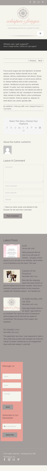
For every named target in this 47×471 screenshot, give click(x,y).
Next (40, 61)
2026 (24, 245)
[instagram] (34, 2)
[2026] (11, 251)
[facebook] (30, 2)
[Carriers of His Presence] (11, 276)
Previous (33, 61)
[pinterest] (43, 2)
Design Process (35, 106)
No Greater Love (11, 329)
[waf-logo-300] (23, 7)
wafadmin (9, 106)
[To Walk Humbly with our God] (11, 304)
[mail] (38, 2)
